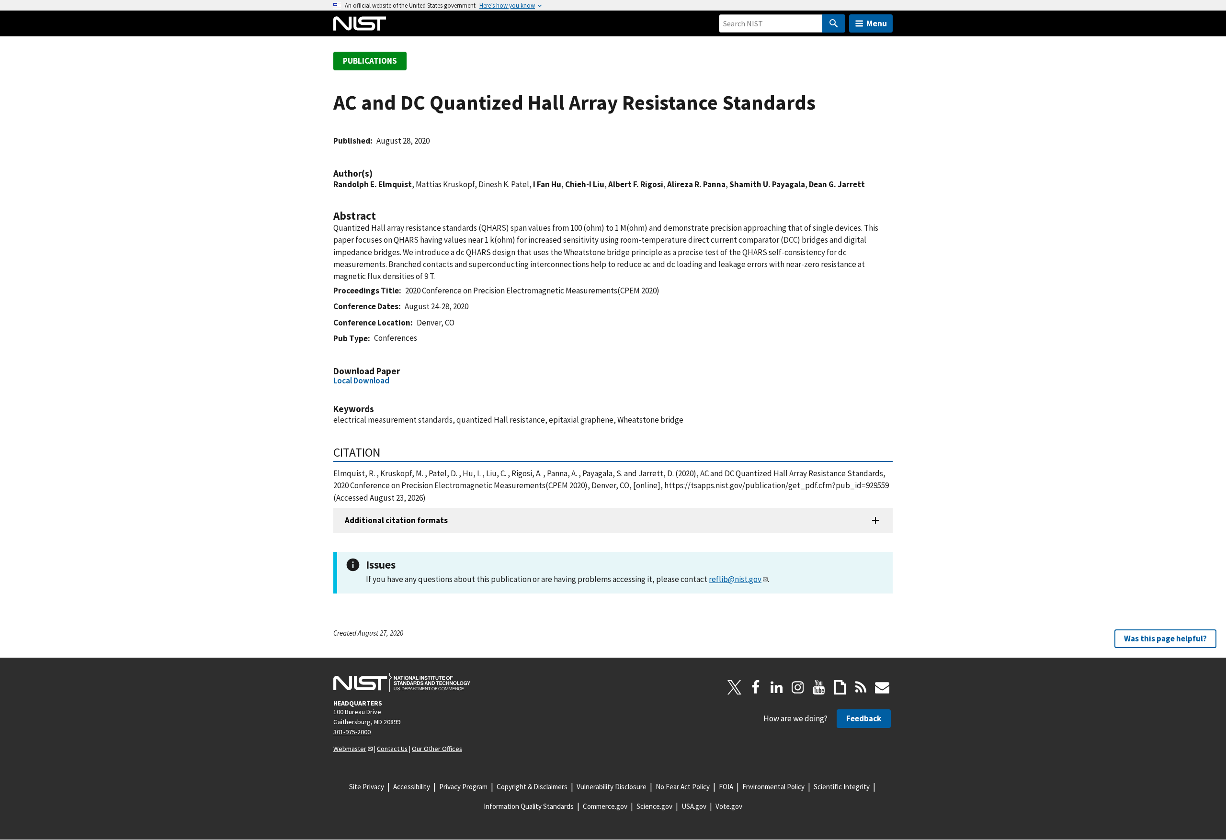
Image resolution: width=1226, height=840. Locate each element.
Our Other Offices (437, 748)
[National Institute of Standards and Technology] (401, 682)
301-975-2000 (352, 732)
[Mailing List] (882, 687)
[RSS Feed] (861, 687)
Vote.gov (728, 806)
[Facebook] (755, 687)
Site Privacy (366, 786)
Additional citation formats (396, 520)
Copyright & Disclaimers (532, 786)
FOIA (726, 786)
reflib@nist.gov (735, 579)
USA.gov (693, 806)
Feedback (863, 718)
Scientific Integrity (842, 786)
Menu (876, 23)
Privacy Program (463, 786)
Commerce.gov (605, 806)
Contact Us (392, 748)
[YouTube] (818, 687)
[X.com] (734, 687)
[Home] (359, 23)
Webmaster (349, 748)
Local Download (361, 380)
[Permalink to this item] (377, 173)
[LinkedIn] (776, 687)
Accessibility (411, 786)
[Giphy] (840, 687)
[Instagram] (797, 687)
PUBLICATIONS (370, 61)
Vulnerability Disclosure (612, 786)
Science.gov (654, 806)
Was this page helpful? (1165, 638)
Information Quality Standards (529, 806)
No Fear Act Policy (683, 786)
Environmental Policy (773, 786)
